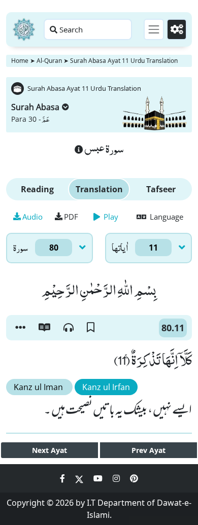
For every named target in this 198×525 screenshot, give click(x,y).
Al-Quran (49, 60)
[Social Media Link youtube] (99, 478)
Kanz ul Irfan (106, 387)
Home (19, 60)
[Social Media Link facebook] (63, 478)
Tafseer (161, 189)
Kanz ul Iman (39, 387)
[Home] (24, 29)
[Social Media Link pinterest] (134, 478)
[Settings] (177, 29)
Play (110, 217)
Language (165, 217)
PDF (71, 217)
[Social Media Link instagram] (117, 478)
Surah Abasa (35, 107)
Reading (37, 189)
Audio (32, 217)
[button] (20, 328)
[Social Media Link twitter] (80, 478)
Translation (99, 189)
